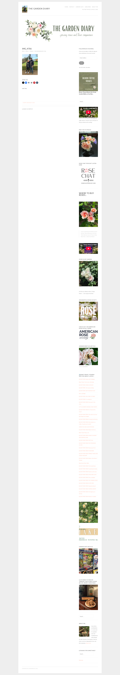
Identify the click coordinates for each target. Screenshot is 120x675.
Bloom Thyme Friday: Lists (84, 432)
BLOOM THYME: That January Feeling (86, 387)
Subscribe (88, 6)
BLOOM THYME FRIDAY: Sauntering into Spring (88, 468)
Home (66, 6)
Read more (81, 660)
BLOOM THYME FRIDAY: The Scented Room (87, 466)
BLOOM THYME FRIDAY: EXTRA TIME (86, 483)
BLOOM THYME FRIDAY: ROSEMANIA (86, 450)
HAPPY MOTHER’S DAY (28, 102)
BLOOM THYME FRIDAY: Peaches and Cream (88, 471)
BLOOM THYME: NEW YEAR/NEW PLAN (87, 390)
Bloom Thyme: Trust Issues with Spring (86, 382)
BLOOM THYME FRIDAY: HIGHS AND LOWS (87, 474)
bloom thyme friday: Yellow (84, 463)
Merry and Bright (82, 393)
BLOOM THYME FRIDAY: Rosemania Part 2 (87, 447)
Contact (71, 6)
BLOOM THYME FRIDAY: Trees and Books (87, 477)
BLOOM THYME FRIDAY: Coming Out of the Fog (88, 419)
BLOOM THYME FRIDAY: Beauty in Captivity (87, 496)
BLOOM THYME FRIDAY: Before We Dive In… (87, 429)
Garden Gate (80, 6)
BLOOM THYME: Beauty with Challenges (87, 379)
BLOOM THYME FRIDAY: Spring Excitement (87, 486)
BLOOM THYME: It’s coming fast (85, 399)
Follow (81, 62)
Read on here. (88, 643)
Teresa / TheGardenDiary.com (38, 51)
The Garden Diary (39, 8)
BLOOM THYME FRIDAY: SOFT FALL (86, 440)
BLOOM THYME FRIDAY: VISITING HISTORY (87, 488)
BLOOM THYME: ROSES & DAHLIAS (86, 385)
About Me (95, 6)
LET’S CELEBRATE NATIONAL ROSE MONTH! (88, 406)
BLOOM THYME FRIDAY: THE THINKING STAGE (88, 480)
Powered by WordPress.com (30, 668)
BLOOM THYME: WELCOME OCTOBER (87, 396)
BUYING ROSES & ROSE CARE (90, 9)
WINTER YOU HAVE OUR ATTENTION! (86, 426)
